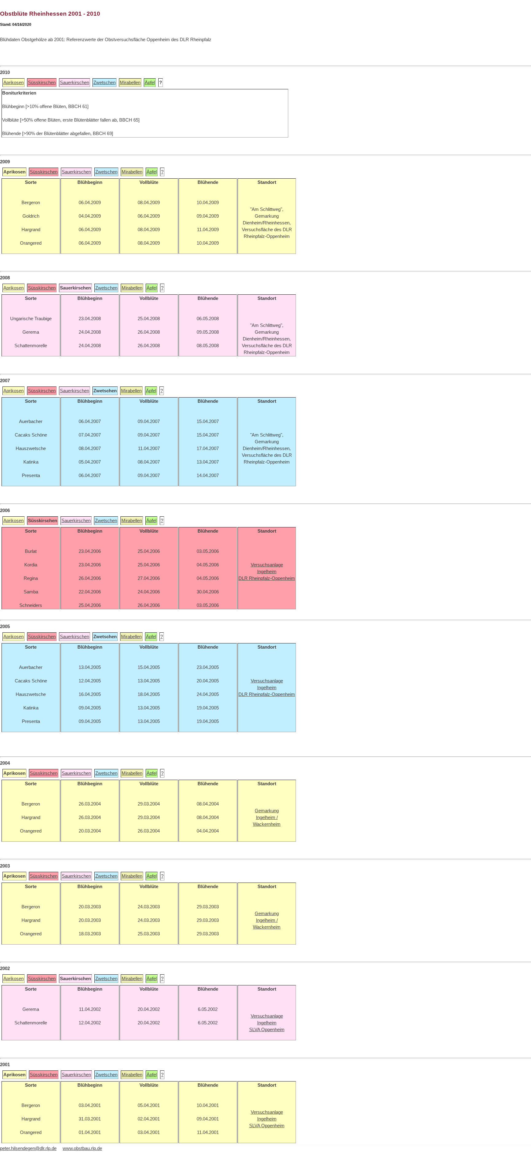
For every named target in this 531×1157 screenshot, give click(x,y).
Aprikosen (13, 82)
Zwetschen (104, 82)
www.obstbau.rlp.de (82, 1148)
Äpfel (150, 82)
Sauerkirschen (74, 82)
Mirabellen (130, 82)
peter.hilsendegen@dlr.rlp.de (28, 1148)
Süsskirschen (42, 82)
